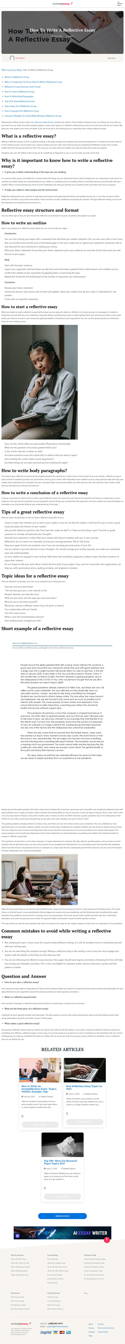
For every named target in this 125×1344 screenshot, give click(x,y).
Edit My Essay (52, 1297)
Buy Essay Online (17, 1297)
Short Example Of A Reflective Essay (22, 111)
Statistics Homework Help (94, 1267)
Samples (92, 1332)
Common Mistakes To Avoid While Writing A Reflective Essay (33, 115)
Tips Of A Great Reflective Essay (20, 101)
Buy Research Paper (18, 1305)
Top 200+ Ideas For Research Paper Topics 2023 (60, 1162)
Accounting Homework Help (95, 1259)
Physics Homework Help (93, 1271)
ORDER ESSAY (62, 1216)
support (21, 58)
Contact (101, 1324)
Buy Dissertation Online (20, 1309)
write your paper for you (44, 122)
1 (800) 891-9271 (55, 1323)
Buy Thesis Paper (17, 1301)
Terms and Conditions (106, 1328)
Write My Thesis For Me (20, 1263)
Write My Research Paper (20, 1267)
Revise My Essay (53, 1305)
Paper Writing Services (19, 1275)
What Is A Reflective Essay (17, 77)
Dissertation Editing (55, 1309)
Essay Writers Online (55, 1279)
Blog (19, 70)
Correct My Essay (54, 1301)
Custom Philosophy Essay (94, 1275)
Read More (112, 58)
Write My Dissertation (19, 1271)
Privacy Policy (103, 1332)
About (91, 1324)
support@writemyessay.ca (57, 1326)
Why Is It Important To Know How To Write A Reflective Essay (33, 82)
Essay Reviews (52, 1259)
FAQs (90, 1336)
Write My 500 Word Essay (57, 1267)
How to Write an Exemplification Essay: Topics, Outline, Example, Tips (39, 1088)
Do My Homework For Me (93, 1279)
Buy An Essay (52, 1283)
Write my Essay (8, 70)
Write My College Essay (56, 1263)
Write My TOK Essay (18, 1259)
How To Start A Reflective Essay (19, 91)
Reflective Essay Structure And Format (23, 86)
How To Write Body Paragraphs (19, 96)
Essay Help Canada (54, 1275)
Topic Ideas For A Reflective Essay (20, 106)
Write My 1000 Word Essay (57, 1271)
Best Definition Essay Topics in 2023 (84, 1087)
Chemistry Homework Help (94, 1263)
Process (91, 1328)
